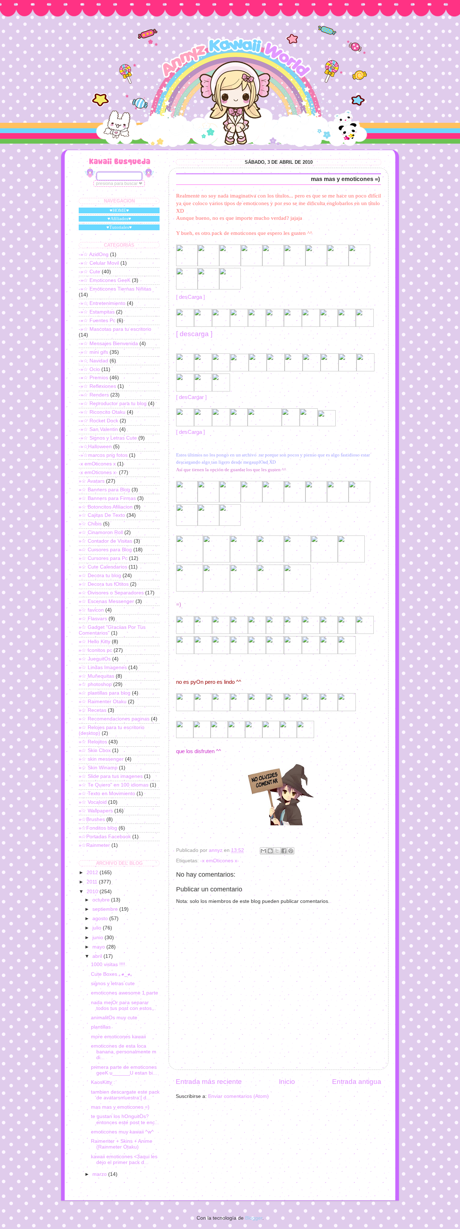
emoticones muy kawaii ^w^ (122, 1132)
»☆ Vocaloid (93, 802)
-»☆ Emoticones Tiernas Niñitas (115, 289)
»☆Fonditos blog (98, 828)
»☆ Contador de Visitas (105, 541)
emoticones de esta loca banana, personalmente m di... (123, 1051)
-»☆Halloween (95, 446)
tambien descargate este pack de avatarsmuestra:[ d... (125, 1094)
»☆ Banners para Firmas (107, 498)
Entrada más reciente (209, 1081)
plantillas (101, 1027)
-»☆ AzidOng (94, 254)
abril (98, 956)
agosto (100, 918)
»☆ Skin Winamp (98, 767)
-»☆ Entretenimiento (102, 303)
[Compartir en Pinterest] (290, 850)
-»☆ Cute (89, 271)
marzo (100, 1174)
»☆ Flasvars (93, 618)
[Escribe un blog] (270, 850)
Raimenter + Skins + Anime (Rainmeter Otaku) (121, 1144)
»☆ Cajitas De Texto (102, 515)
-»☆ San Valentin (98, 429)
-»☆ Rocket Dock (98, 420)
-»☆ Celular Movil (99, 263)
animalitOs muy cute (114, 1017)
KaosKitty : (103, 1082)
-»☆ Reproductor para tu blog (113, 403)
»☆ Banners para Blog (104, 489)
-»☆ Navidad (93, 360)
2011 (93, 882)
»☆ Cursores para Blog (105, 549)
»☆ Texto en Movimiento (107, 793)
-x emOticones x (97, 464)
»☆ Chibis (90, 524)
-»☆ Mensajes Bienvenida (108, 343)
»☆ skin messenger (101, 759)
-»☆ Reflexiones (97, 386)
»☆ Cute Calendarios (103, 567)
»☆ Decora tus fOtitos (104, 584)
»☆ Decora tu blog (100, 575)
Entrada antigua (356, 1081)
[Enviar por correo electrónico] (263, 850)
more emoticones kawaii (118, 1036)
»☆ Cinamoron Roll (101, 532)
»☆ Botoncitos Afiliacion (106, 507)
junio (98, 937)
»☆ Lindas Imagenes (103, 667)
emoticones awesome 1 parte (124, 993)
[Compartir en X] (277, 850)
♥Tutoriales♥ (119, 227)
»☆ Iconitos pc (95, 650)
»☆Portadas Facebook (105, 836)
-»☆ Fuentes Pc (97, 320)
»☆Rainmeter (94, 845)
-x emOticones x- (219, 860)
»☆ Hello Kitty (94, 641)
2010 (93, 891)
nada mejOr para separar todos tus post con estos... (123, 1005)
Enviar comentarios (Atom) (238, 1096)
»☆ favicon (91, 610)
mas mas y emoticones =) (120, 1107)
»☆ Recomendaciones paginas (114, 719)
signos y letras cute (113, 983)
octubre (101, 900)
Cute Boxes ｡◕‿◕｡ (112, 974)
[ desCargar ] (191, 397)
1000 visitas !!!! (108, 964)
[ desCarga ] (190, 297)
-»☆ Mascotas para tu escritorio (115, 329)
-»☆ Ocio (89, 369)
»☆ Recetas (92, 710)
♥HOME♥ (119, 210)
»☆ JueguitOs (95, 659)
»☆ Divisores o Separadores (111, 592)
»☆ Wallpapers (96, 810)
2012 (93, 872)
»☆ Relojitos (93, 742)
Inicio (287, 1081)
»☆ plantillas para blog (104, 693)
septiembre (105, 909)
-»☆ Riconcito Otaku (102, 412)
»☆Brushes (92, 819)
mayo (99, 947)
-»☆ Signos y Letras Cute (108, 438)
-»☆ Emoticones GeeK (104, 280)
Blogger (253, 1218)
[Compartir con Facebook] (284, 850)
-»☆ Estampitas (97, 312)
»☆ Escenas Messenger (106, 601)
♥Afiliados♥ (119, 218)
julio (97, 928)
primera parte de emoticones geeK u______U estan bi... (124, 1070)
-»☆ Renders (94, 395)
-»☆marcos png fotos (103, 455)
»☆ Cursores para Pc (103, 558)
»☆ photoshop (95, 684)
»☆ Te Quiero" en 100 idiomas (113, 785)
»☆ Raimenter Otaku (102, 701)
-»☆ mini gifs (93, 352)
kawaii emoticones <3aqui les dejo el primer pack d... (124, 1159)
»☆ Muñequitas (96, 676)
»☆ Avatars (92, 481)
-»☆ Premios (93, 377)
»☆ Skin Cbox (95, 750)
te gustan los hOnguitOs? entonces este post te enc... (125, 1119)
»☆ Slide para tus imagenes (111, 776)
